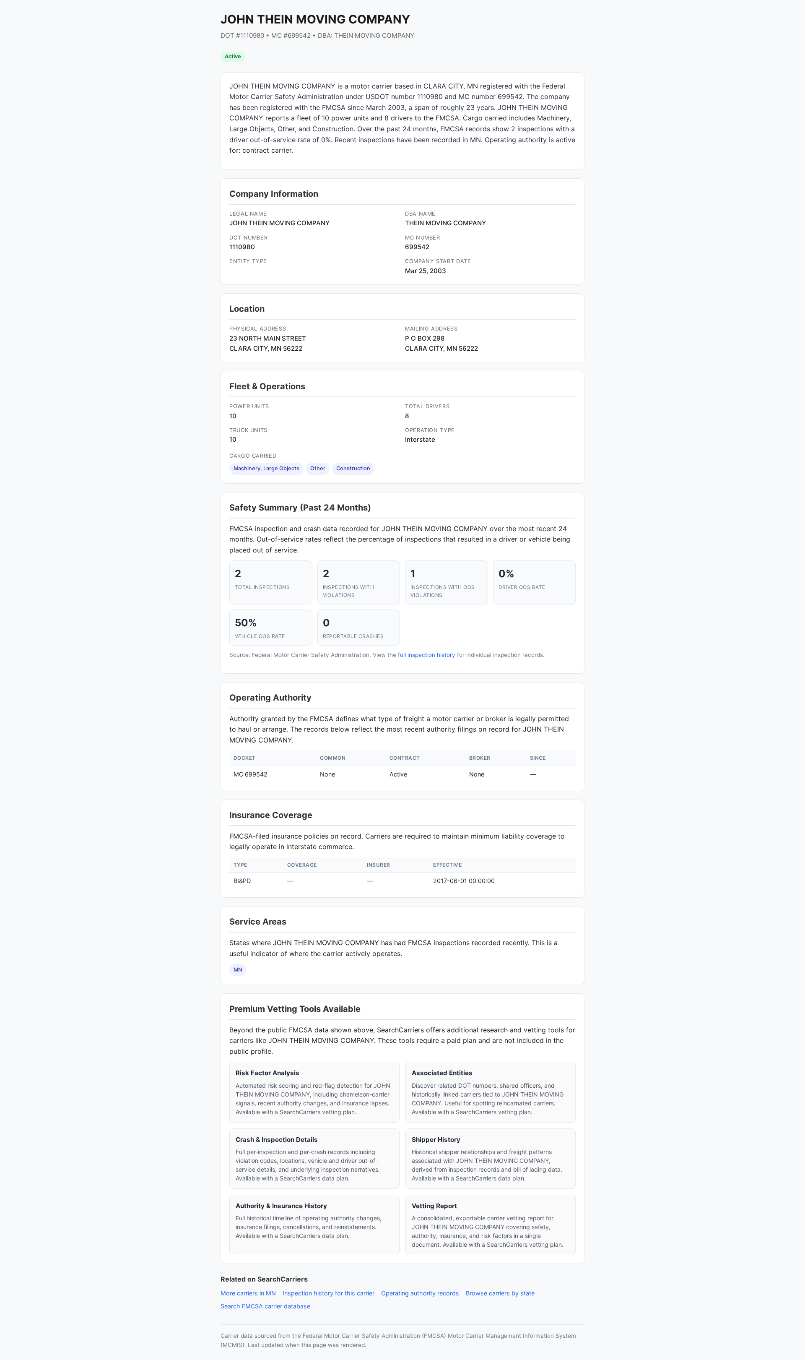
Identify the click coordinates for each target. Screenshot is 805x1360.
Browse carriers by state (500, 1293)
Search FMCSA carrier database (265, 1306)
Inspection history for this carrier (328, 1293)
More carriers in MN (248, 1293)
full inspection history (426, 654)
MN (238, 970)
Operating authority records (420, 1293)
